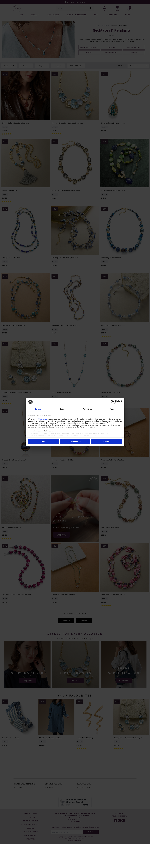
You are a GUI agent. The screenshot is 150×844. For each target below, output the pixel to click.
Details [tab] (62, 409)
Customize (74, 441)
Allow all (106, 441)
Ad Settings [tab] (87, 409)
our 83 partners (40, 419)
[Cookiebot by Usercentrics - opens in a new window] (112, 402)
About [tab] (112, 409)
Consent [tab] (38, 409)
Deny (43, 441)
